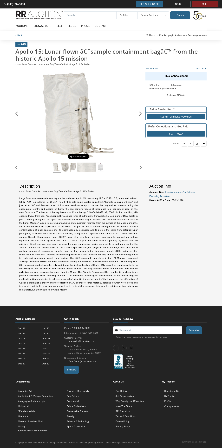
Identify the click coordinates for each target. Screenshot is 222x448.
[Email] (204, 144)
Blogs (72, 26)
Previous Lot (151, 68)
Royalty (70, 416)
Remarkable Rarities (77, 411)
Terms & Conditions (126, 416)
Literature (23, 416)
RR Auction (43, 442)
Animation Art (25, 391)
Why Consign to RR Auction (130, 401)
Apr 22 (45, 363)
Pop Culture (73, 396)
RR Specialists (123, 411)
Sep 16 (21, 328)
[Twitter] (191, 144)
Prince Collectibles (76, 406)
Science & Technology (78, 421)
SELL (205, 4)
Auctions (22, 26)
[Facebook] (184, 144)
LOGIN (177, 4)
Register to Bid (171, 391)
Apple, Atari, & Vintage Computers (35, 396)
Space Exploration (76, 426)
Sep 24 (21, 333)
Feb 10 (46, 338)
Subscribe (194, 330)
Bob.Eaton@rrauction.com (82, 361)
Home (152, 35)
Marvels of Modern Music (31, 421)
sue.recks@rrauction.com (82, 341)
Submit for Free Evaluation (176, 117)
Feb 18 (46, 343)
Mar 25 (46, 353)
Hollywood (23, 406)
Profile (167, 401)
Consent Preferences (129, 442)
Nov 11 (21, 348)
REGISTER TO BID (149, 4)
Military (21, 426)
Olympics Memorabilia (78, 391)
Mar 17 (46, 348)
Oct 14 (21, 338)
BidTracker (169, 396)
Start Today (176, 134)
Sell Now (71, 369)
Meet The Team (124, 406)
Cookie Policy (122, 421)
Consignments (171, 406)
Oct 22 (21, 343)
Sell (59, 26)
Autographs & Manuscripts (31, 401)
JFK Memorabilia (26, 411)
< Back (18, 35)
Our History (121, 391)
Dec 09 (21, 358)
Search (180, 15)
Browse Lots (42, 26)
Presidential (73, 401)
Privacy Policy (123, 426)
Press (85, 26)
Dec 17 (21, 363)
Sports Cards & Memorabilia (32, 430)
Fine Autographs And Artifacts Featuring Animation (183, 35)
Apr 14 (45, 358)
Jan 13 (45, 328)
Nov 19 (21, 353)
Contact (100, 26)
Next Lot (200, 68)
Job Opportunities (125, 396)
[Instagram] (197, 144)
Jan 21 (45, 333)
